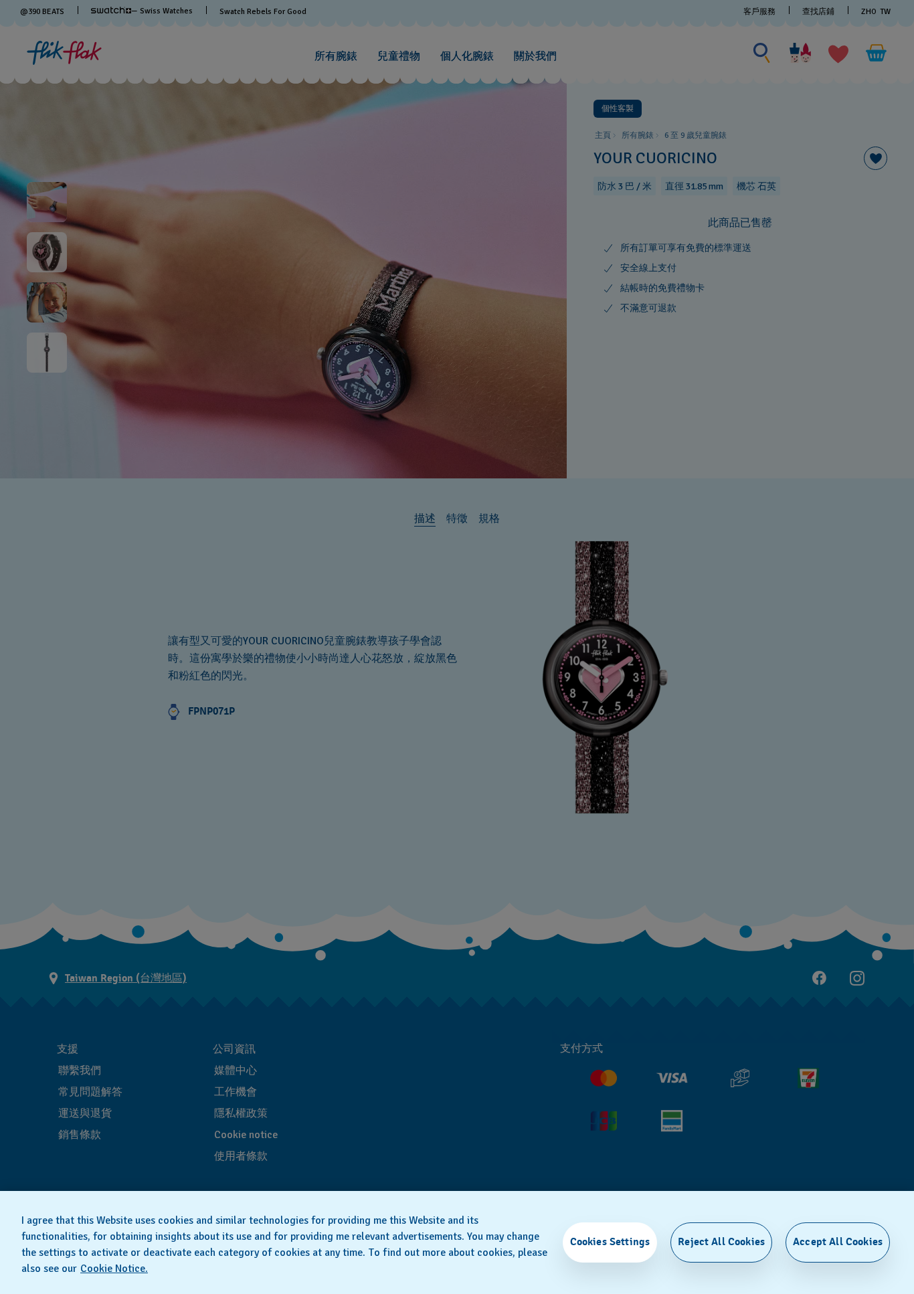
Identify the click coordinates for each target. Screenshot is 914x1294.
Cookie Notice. (114, 1268)
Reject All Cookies (721, 1242)
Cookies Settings (610, 1242)
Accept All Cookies (838, 1242)
